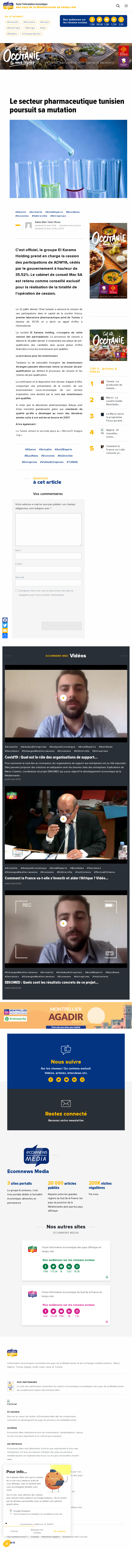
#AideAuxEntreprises (33, 747)
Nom (18, 550)
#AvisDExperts (54, 212)
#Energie (30, 28)
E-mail (19, 564)
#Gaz (43, 28)
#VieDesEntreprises (52, 462)
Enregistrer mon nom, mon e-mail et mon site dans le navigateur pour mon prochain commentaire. (46, 593)
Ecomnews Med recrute (75, 1537)
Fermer (14, 1531)
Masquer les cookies (37, 1531)
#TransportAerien (31, 34)
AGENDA (12, 1428)
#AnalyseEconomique (62, 747)
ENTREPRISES (14, 1444)
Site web (19, 577)
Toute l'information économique (46, 6)
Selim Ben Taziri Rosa (47, 222)
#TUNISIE (72, 462)
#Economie (29, 22)
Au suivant (60, 1531)
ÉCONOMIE (13, 1412)
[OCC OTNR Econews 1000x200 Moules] (66, 56)
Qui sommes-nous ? (17, 1537)
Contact (35, 1537)
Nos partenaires (27, 1382)
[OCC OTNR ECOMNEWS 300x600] (108, 261)
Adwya (78, 313)
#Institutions (83, 872)
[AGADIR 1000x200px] (66, 1015)
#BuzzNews (73, 212)
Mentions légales (51, 1537)
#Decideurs (12, 751)
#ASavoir (20, 212)
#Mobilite (12, 34)
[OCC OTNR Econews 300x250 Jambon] (108, 345)
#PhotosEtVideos (104, 872)
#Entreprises (58, 216)
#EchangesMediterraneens (38, 751)
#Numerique (13, 28)
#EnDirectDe (39, 216)
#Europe (44, 22)
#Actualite (12, 22)
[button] (7, 1543)
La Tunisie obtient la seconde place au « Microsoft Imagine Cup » (49, 433)
